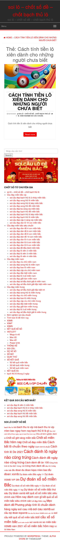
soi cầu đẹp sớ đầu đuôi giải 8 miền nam (27, 281)
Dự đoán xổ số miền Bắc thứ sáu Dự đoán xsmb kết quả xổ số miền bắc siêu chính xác (30, 493)
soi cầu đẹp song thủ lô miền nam (25, 264)
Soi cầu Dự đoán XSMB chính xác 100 (40, 513)
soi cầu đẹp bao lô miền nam (22, 267)
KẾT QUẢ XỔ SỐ (14, 328)
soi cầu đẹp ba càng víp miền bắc (24, 208)
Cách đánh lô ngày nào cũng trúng (30, 454)
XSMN (10, 326)
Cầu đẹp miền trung (16, 287)
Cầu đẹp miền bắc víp (16, 194)
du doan (16, 470)
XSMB (9, 320)
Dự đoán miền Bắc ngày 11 (32, 474)
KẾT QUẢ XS (13, 370)
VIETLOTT (11, 331)
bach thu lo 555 (10, 427)
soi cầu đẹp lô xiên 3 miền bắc (23, 253)
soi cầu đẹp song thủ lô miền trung (25, 292)
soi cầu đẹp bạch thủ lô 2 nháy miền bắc (27, 197)
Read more (30, 134)
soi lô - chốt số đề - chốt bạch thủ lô (34, 114)
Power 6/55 (15, 342)
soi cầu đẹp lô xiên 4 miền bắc (23, 256)
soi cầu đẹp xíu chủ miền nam (23, 261)
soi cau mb (25, 509)
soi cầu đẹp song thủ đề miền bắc (25, 206)
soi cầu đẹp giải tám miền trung (24, 306)
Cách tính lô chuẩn (42, 446)
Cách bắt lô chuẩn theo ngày (29, 444)
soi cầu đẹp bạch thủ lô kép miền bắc (26, 214)
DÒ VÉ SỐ (11, 351)
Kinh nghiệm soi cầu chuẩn (31, 116)
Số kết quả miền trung (19, 365)
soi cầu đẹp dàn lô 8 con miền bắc (25, 245)
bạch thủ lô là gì (40, 430)
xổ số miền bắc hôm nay (39, 526)
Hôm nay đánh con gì (28, 497)
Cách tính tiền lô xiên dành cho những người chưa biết (30, 101)
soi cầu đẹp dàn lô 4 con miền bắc (25, 239)
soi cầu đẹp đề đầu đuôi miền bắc (25, 247)
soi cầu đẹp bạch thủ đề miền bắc (25, 211)
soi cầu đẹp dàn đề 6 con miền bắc (25, 231)
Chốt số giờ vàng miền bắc (21, 437)
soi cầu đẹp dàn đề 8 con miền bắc (25, 233)
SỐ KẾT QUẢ (13, 359)
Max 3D (13, 337)
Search (8, 155)
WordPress (33, 536)
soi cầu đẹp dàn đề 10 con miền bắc (26, 236)
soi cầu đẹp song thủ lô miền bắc (24, 200)
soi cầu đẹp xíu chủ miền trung (23, 295)
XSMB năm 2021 (13, 526)
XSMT (9, 323)
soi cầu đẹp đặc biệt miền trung (24, 303)
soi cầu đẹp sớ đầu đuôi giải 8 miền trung (28, 312)
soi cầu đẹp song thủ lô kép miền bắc (26, 203)
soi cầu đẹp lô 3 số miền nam (23, 275)
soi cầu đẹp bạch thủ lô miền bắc (24, 217)
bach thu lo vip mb (27, 427)
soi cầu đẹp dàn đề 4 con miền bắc (25, 228)
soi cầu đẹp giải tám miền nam (23, 278)
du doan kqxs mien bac (34, 470)
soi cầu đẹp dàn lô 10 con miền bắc (25, 222)
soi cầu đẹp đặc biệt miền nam (23, 273)
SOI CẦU (11, 348)
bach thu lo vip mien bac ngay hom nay (29, 428)
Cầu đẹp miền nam (15, 259)
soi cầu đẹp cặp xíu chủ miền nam (25, 270)
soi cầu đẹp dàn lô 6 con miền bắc (25, 242)
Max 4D (13, 340)
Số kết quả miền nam (19, 368)
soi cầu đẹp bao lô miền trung (23, 298)
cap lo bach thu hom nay (27, 434)
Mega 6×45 (15, 334)
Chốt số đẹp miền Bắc (34, 442)
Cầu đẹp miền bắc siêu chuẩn (20, 225)
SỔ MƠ (10, 354)
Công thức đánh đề (35, 465)
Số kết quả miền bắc (19, 362)
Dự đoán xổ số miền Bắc (30, 482)
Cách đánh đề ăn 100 (37, 462)
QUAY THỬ (12, 356)
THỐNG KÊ (12, 345)
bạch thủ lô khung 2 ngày (18, 373)
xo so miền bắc (47, 522)
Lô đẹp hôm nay (39, 500)
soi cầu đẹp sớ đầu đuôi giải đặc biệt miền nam (30, 284)
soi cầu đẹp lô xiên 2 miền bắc (23, 250)
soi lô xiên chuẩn (23, 522)
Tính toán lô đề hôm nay (18, 317)
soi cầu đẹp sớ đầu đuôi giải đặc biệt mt (27, 289)
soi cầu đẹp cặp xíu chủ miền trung (25, 301)
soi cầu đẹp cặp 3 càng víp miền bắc (26, 219)
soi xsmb (34, 522)
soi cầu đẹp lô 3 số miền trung (23, 309)
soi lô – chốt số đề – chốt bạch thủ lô (23, 192)
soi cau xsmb (42, 509)
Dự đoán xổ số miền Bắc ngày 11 (27, 485)
